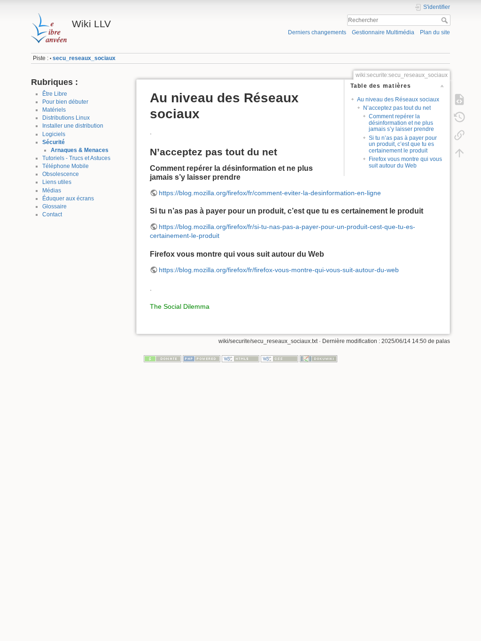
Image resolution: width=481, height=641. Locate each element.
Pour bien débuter (65, 102)
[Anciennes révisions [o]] (459, 117)
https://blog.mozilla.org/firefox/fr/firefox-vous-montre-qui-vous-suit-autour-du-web (279, 270)
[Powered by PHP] (201, 358)
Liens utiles (56, 182)
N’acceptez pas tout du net (397, 108)
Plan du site (435, 32)
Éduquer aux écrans (68, 198)
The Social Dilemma (179, 306)
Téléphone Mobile (65, 166)
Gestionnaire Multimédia (383, 32)
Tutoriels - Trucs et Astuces (76, 158)
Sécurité (53, 142)
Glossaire (54, 206)
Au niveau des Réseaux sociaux (398, 99)
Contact (52, 214)
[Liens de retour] (459, 135)
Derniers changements (317, 32)
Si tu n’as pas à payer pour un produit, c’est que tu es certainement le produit (403, 144)
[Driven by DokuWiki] (318, 358)
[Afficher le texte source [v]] (459, 99)
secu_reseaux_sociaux (84, 58)
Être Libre (54, 94)
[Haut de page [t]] (459, 153)
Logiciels (53, 134)
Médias (51, 190)
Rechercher (445, 20)
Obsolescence (60, 174)
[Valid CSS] (279, 358)
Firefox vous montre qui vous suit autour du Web (405, 162)
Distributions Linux (66, 117)
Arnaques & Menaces (80, 150)
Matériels (54, 110)
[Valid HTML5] (240, 358)
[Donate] (162, 358)
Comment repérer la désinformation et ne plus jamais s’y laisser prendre (401, 122)
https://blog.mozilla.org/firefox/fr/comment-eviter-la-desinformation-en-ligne (270, 193)
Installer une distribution (72, 125)
